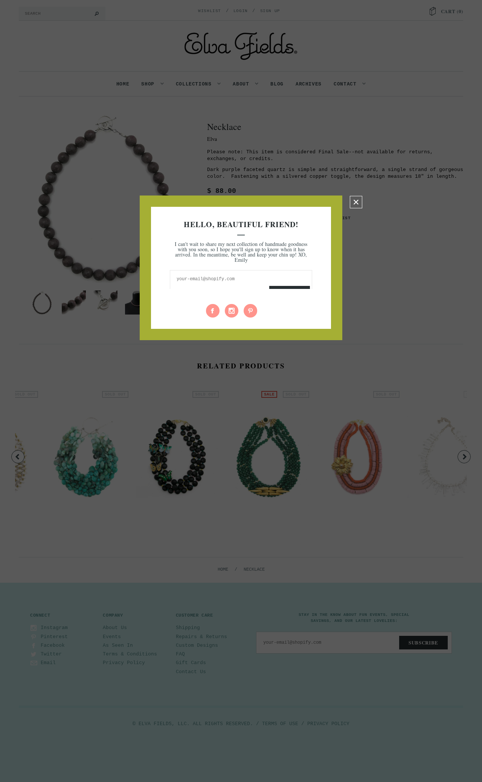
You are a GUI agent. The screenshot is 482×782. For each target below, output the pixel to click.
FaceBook (213, 311)
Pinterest (250, 311)
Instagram (231, 311)
